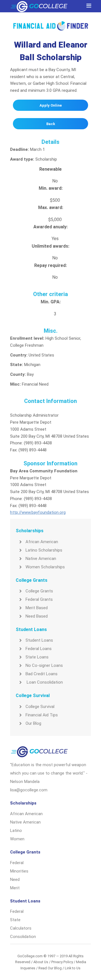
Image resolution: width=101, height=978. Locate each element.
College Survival (40, 706)
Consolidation (23, 936)
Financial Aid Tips (42, 714)
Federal (17, 862)
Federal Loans (39, 648)
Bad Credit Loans (42, 673)
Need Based (37, 616)
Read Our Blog (50, 968)
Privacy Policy (62, 962)
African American (42, 541)
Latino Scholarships (44, 550)
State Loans (37, 657)
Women (17, 838)
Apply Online (51, 105)
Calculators (20, 928)
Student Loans (39, 640)
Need (15, 879)
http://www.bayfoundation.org (38, 512)
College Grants (39, 591)
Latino (16, 830)
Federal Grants (39, 599)
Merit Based (37, 607)
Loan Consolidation (44, 682)
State (15, 919)
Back (50, 124)
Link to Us (73, 968)
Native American (41, 558)
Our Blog (33, 723)
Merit (15, 887)
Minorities (19, 871)
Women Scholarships (45, 566)
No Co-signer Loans (44, 665)
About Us (40, 962)
